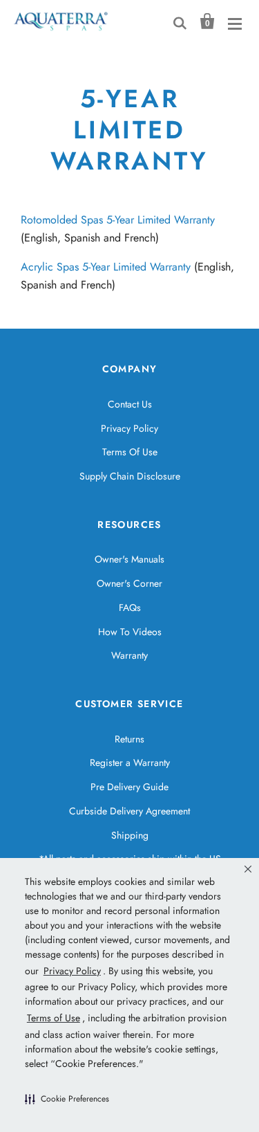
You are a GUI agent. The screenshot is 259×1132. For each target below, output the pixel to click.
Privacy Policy (129, 428)
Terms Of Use (129, 452)
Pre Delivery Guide (129, 787)
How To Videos (130, 632)
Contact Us (130, 404)
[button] (67, 1099)
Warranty (129, 655)
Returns (129, 739)
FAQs (130, 607)
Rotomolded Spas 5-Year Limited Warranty (118, 220)
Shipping (129, 835)
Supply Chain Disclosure (129, 476)
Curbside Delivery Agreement (129, 811)
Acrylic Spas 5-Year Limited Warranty (106, 267)
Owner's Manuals (129, 559)
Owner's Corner (129, 583)
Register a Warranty (130, 762)
